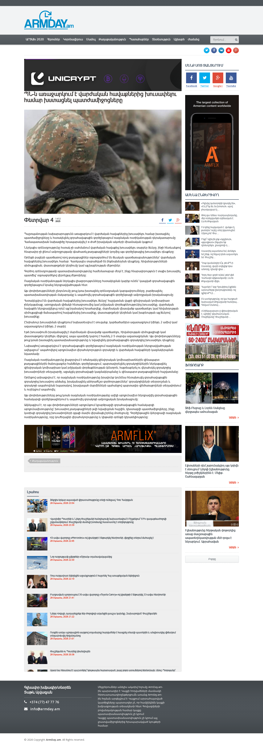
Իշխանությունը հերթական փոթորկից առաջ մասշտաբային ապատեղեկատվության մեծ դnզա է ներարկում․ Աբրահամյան (210, 536)
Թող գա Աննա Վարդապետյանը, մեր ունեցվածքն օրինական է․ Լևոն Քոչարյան (219, 218)
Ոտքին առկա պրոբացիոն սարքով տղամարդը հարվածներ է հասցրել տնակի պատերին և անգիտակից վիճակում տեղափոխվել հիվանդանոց (113, 634)
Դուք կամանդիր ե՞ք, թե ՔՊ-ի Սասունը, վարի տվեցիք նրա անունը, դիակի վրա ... (217, 266)
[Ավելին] (37, 501)
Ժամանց (193, 39)
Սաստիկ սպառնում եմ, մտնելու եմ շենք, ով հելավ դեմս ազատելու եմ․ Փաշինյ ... (219, 254)
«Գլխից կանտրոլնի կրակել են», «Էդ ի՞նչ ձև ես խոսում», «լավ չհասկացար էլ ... (218, 206)
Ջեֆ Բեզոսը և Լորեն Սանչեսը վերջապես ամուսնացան (205, 410)
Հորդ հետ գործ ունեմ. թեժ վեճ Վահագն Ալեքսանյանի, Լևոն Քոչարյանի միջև (217, 278)
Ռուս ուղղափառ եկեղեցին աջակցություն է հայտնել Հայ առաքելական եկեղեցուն (94, 575)
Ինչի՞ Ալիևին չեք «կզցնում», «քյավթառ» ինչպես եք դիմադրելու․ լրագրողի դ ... (216, 242)
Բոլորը (212, 559)
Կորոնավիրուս (73, 39)
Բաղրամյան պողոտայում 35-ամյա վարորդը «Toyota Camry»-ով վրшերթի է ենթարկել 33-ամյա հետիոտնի (108, 594)
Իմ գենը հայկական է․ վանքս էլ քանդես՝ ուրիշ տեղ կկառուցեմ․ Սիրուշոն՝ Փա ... (218, 230)
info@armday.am (45, 709)
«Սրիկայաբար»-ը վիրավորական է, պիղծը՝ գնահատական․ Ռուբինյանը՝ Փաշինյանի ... (219, 314)
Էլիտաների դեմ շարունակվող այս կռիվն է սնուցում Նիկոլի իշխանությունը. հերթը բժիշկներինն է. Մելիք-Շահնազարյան (211, 471)
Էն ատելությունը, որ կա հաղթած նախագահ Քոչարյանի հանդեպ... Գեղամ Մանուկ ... (219, 302)
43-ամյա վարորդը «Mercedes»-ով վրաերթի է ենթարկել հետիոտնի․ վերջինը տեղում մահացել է (102, 537)
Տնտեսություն (161, 39)
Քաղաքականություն (112, 39)
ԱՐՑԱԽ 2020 (35, 39)
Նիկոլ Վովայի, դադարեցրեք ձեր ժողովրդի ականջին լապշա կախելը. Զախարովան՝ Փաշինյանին (103, 613)
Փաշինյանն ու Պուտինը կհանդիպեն (70, 651)
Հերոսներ (53, 39)
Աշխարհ (179, 39)
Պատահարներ (139, 39)
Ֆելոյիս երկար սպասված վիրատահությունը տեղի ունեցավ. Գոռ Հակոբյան (91, 500)
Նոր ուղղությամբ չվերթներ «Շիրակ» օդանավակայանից (81, 556)
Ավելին (232, 417)
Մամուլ (91, 39)
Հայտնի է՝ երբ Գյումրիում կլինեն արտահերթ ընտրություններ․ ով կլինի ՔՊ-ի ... (218, 290)
